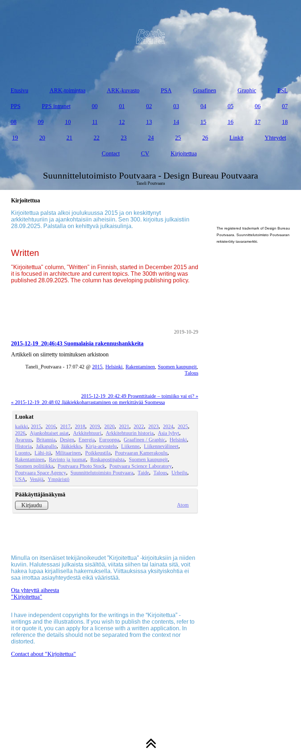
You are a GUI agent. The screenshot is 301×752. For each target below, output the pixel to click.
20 (42, 138)
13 (149, 122)
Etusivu (19, 90)
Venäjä (36, 479)
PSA (166, 90)
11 (95, 122)
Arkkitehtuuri (87, 433)
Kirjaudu (31, 505)
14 (176, 122)
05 (230, 106)
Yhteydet (275, 138)
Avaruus (23, 440)
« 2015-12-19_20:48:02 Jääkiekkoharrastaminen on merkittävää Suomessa (88, 402)
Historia (23, 446)
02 (149, 106)
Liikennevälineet (161, 446)
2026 (20, 433)
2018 (80, 426)
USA (20, 479)
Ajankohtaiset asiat (49, 433)
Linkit (236, 138)
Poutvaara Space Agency (40, 473)
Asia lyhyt (168, 433)
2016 (51, 426)
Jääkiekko (71, 446)
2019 (95, 426)
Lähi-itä (43, 453)
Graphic (246, 90)
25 (178, 138)
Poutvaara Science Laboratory (140, 466)
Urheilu (179, 473)
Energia (87, 440)
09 (41, 122)
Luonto (22, 453)
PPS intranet (56, 106)
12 (122, 122)
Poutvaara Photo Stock (81, 466)
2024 (168, 426)
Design (67, 440)
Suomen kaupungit (177, 367)
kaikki (21, 426)
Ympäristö (58, 479)
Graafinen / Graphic (144, 440)
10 (68, 122)
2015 (97, 367)
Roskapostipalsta (107, 459)
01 (122, 106)
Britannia (45, 440)
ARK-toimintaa (68, 90)
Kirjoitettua (184, 153)
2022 (139, 426)
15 (203, 122)
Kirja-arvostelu (101, 446)
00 (95, 106)
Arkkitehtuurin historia (129, 433)
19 (15, 138)
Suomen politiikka (34, 466)
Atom (183, 505)
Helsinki (114, 367)
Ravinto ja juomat (67, 459)
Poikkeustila (97, 453)
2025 (183, 426)
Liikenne (130, 446)
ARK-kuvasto (123, 90)
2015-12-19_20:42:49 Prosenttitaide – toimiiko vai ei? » (139, 396)
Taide (143, 473)
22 (96, 138)
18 (285, 122)
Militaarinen (68, 453)
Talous (191, 373)
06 (258, 106)
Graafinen (204, 90)
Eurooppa (109, 440)
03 (176, 106)
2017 (65, 426)
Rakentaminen (140, 367)
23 (124, 138)
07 (285, 106)
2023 (153, 426)
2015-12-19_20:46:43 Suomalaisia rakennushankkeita (77, 343)
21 (69, 138)
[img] (150, 36)
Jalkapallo (46, 446)
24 (151, 138)
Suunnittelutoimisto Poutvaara (101, 473)
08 (14, 122)
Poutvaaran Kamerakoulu (141, 453)
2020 (109, 426)
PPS (16, 106)
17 (258, 122)
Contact (111, 153)
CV (145, 153)
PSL (283, 90)
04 (203, 106)
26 (205, 138)
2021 (124, 426)
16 (230, 122)
